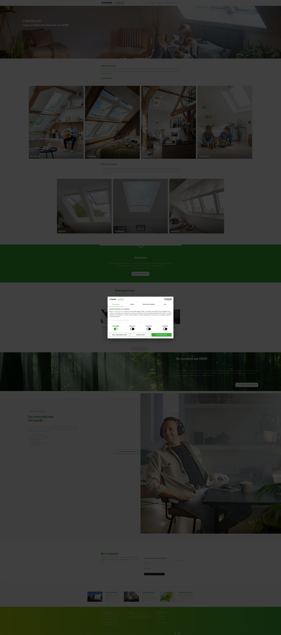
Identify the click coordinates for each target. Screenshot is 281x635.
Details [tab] (132, 304)
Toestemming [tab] (115, 304)
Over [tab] (165, 304)
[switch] (132, 329)
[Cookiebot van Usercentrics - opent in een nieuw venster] (165, 299)
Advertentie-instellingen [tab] (149, 304)
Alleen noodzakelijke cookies (119, 334)
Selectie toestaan (140, 334)
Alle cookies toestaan (161, 334)
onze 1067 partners (118, 311)
